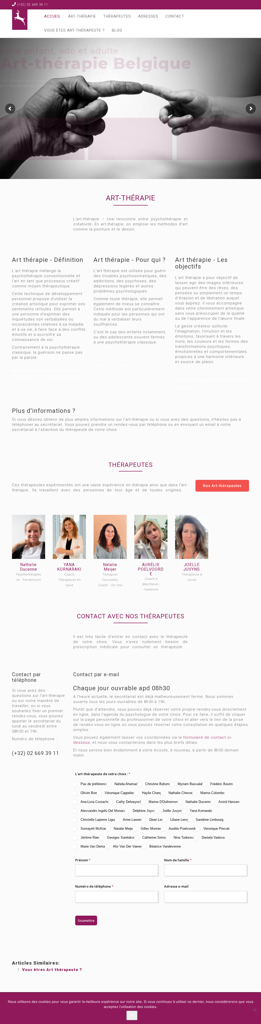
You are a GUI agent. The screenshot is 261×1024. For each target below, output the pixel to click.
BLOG (117, 30)
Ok (132, 1015)
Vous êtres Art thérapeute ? (52, 969)
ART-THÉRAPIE (82, 16)
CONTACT (174, 16)
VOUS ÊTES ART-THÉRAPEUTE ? (74, 30)
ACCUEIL (52, 16)
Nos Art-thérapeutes (222, 486)
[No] (254, 1009)
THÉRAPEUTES (117, 16)
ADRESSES (148, 16)
